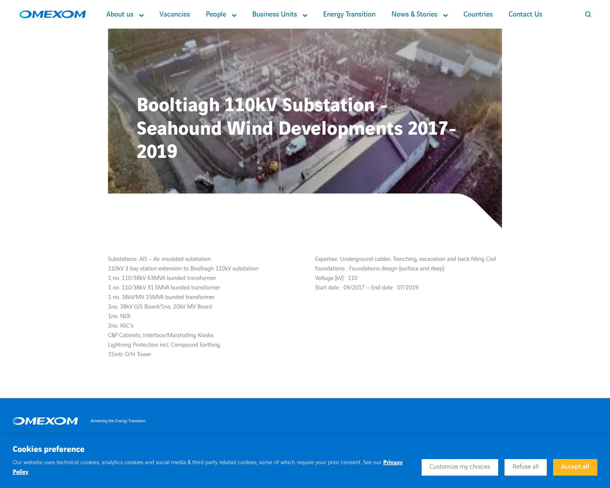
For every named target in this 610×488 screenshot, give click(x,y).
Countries (478, 14)
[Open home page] (52, 14)
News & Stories (414, 14)
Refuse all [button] (525, 466)
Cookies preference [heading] (49, 449)
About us (119, 14)
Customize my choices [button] (460, 466)
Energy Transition (349, 14)
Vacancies (174, 14)
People (216, 14)
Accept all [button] (575, 466)
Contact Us (525, 14)
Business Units (274, 14)
